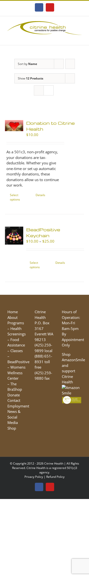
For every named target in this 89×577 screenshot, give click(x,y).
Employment (18, 406)
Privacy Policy (33, 477)
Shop (11, 428)
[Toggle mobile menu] (80, 37)
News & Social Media (14, 417)
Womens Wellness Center (16, 373)
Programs (15, 322)
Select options (15, 197)
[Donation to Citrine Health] (14, 125)
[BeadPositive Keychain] (14, 236)
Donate (13, 394)
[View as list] (48, 90)
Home (12, 311)
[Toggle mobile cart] (71, 37)
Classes (16, 350)
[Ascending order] (70, 64)
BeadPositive (18, 361)
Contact (13, 400)
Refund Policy (55, 477)
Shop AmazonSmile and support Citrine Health (73, 368)
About (12, 317)
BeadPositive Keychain (43, 232)
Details (40, 195)
